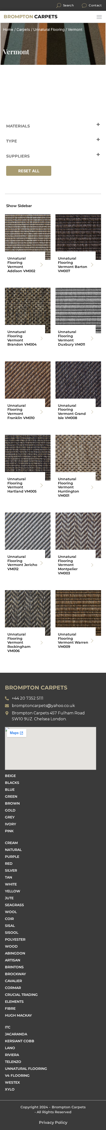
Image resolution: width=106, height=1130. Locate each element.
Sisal (10, 925)
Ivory (10, 824)
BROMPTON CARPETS (36, 687)
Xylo (10, 1089)
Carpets (30, 16)
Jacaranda (16, 1034)
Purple (12, 856)
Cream (11, 843)
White (11, 884)
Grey (10, 817)
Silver (11, 870)
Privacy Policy (53, 1122)
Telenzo (13, 1061)
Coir (9, 919)
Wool (11, 912)
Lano (10, 1048)
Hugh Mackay (18, 1015)
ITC (7, 1027)
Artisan (12, 960)
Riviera (12, 1055)
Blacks (12, 782)
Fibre (10, 1008)
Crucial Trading (21, 994)
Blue (10, 789)
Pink (9, 831)
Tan (8, 877)
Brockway (15, 974)
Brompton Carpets (69, 1107)
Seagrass (14, 905)
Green (11, 796)
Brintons (14, 967)
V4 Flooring (17, 1075)
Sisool (11, 932)
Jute (9, 898)
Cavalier (13, 981)
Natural (13, 850)
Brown (12, 803)
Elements (14, 1001)
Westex (12, 1082)
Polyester (15, 939)
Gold (10, 810)
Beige (10, 776)
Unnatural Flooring (49, 29)
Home (8, 29)
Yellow (12, 891)
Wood (11, 946)
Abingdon (15, 953)
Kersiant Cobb (19, 1041)
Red (9, 863)
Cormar (13, 988)
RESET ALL (28, 170)
